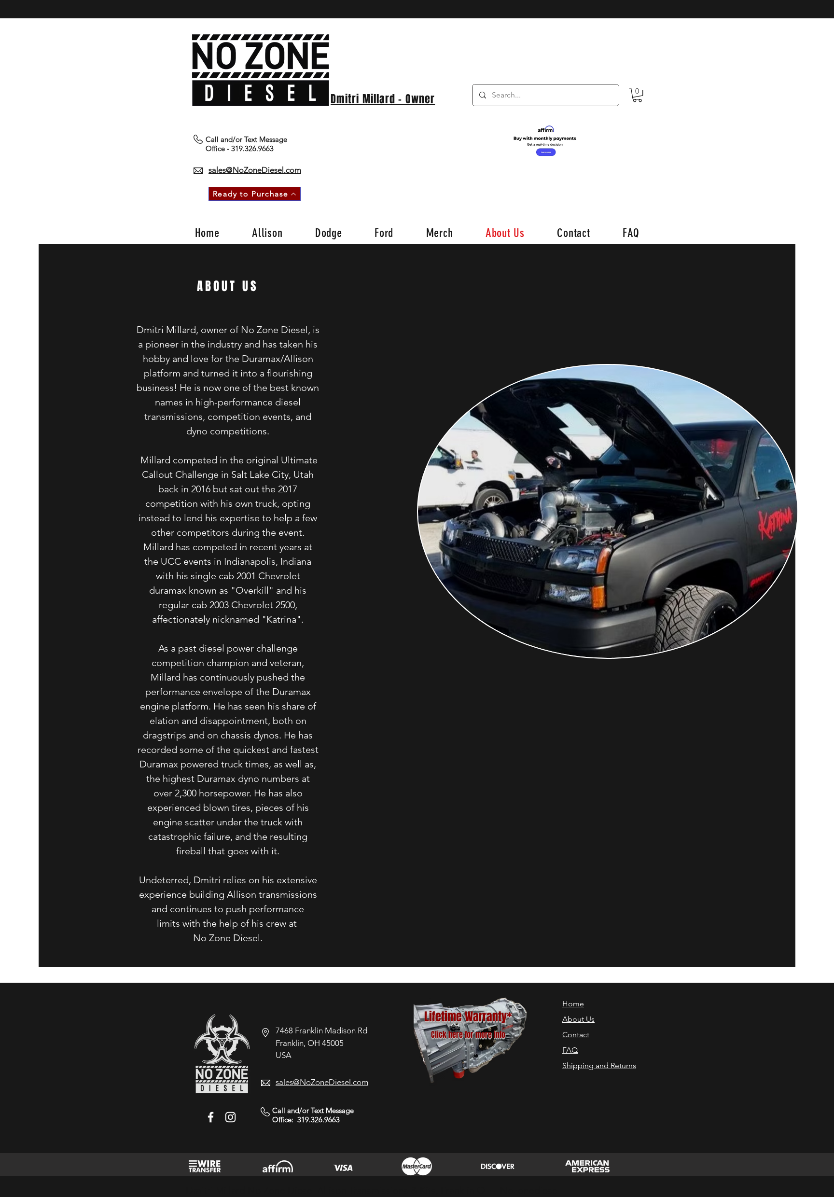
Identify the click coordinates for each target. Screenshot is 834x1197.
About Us (578, 1019)
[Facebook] (211, 1117)
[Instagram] (230, 1117)
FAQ (570, 1050)
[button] (637, 95)
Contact (575, 1034)
